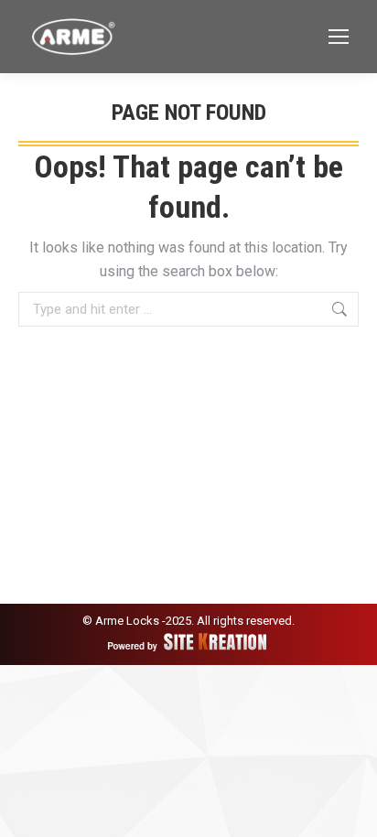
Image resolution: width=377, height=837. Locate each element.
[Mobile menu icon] (339, 37)
